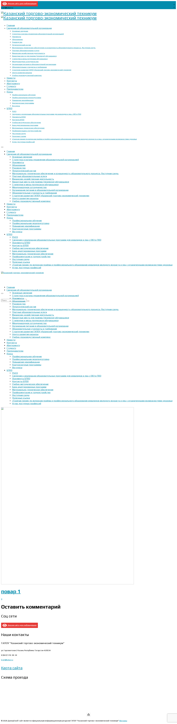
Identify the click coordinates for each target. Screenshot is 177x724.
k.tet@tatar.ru (7, 660)
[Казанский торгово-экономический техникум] (88, 15)
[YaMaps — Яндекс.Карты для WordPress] (88, 714)
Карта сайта (12, 668)
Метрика (123, 721)
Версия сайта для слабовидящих (22, 3)
